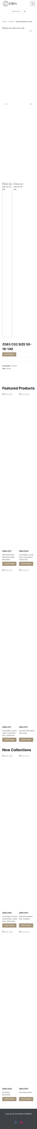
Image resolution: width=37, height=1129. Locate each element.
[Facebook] (16, 1122)
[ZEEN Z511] (27, 646)
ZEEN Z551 (23, 913)
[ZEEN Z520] (27, 470)
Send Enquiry (9, 354)
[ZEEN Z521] (10, 470)
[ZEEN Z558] (10, 1008)
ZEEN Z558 (7, 1089)
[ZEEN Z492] (10, 832)
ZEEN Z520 (23, 551)
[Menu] (33, 4)
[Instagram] (21, 1122)
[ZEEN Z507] (27, 1008)
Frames (14, 366)
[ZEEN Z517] (10, 646)
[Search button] (25, 11)
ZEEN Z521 (6, 551)
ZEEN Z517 (6, 727)
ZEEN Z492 (7, 913)
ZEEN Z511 (23, 727)
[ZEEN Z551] (27, 832)
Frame (8, 368)
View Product (9, 564)
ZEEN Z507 (23, 1089)
